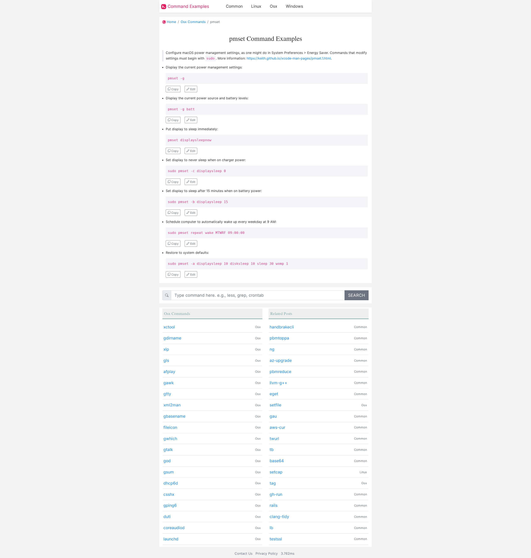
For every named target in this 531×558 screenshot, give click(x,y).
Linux (256, 6)
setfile (275, 404)
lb (271, 527)
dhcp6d (170, 483)
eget (274, 393)
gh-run (276, 494)
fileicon (170, 427)
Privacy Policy (267, 553)
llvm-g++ (278, 382)
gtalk (168, 449)
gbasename (174, 416)
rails (274, 505)
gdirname (172, 338)
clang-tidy (279, 516)
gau (273, 416)
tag (273, 483)
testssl (276, 538)
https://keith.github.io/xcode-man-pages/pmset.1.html (289, 58)
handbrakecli (282, 327)
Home (171, 22)
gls (166, 360)
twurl (274, 438)
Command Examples (187, 6)
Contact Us (243, 553)
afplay (169, 371)
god (167, 460)
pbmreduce (280, 371)
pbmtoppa (279, 338)
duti (167, 516)
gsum (168, 471)
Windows (294, 6)
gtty (167, 393)
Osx (273, 6)
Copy (175, 89)
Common (234, 6)
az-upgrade (281, 360)
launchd (170, 538)
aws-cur (277, 427)
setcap (276, 471)
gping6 (170, 505)
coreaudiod (174, 527)
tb (272, 449)
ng (272, 349)
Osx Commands (193, 22)
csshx (168, 494)
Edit (192, 89)
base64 (277, 460)
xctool (169, 327)
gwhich (170, 438)
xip (166, 349)
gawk (168, 382)
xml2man (172, 404)
